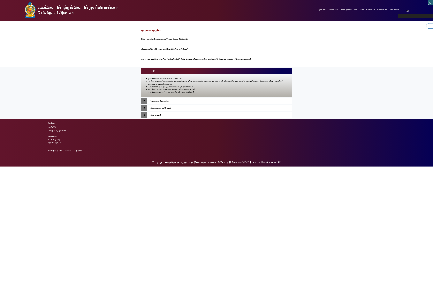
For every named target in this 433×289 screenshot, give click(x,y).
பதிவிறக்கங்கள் (359, 9)
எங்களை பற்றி (333, 9)
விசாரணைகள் (394, 9)
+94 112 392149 (54, 140)
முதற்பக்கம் (322, 9)
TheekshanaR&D (270, 162)
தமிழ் (407, 11)
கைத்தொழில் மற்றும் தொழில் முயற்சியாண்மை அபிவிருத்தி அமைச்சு (77, 10)
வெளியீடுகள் (370, 9)
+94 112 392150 (54, 143)
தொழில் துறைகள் (346, 9)
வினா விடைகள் (382, 9)
